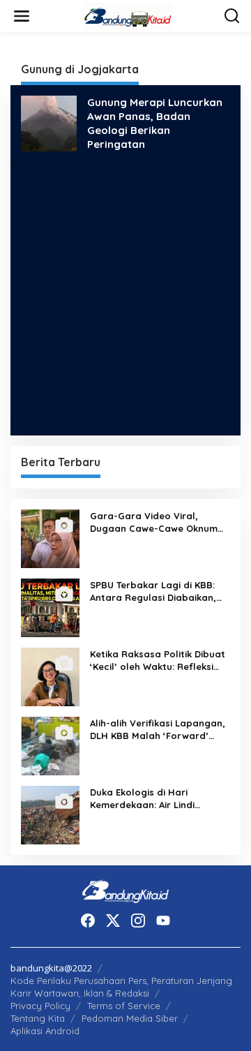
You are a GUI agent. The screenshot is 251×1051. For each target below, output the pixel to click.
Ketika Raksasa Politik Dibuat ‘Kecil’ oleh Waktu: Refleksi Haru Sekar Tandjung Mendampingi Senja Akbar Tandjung (157, 660)
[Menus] (21, 16)
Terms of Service (123, 1005)
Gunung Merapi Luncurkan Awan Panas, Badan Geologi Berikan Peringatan (154, 123)
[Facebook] (88, 920)
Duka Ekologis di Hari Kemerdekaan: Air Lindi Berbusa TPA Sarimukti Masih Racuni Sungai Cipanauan (156, 799)
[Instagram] (138, 920)
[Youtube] (163, 920)
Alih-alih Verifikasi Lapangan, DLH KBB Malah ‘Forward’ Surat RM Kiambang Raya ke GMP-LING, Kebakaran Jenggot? (157, 729)
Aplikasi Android (44, 1030)
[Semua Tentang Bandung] (128, 15)
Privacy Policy (40, 1005)
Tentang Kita (37, 1018)
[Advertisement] (125, 298)
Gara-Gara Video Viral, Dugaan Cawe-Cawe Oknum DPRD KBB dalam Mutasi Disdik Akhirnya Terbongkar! (154, 522)
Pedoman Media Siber (130, 1018)
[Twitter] (113, 920)
